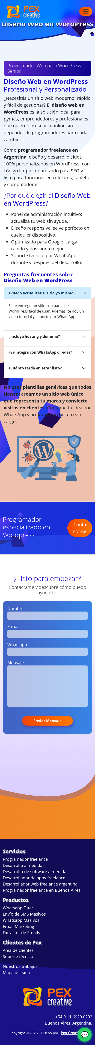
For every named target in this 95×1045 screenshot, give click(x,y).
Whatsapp (17, 644)
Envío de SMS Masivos (24, 914)
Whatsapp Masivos (21, 920)
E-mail (13, 626)
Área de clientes (18, 950)
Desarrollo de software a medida (34, 871)
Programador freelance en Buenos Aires (41, 890)
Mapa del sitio (16, 972)
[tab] (47, 293)
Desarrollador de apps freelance (34, 877)
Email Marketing (18, 926)
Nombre (15, 608)
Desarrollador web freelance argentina (40, 884)
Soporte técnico (18, 956)
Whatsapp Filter (18, 908)
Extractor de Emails (21, 932)
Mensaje (15, 662)
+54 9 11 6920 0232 (73, 1017)
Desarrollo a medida (22, 865)
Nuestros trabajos (20, 966)
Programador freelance (25, 859)
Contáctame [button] (79, 527)
